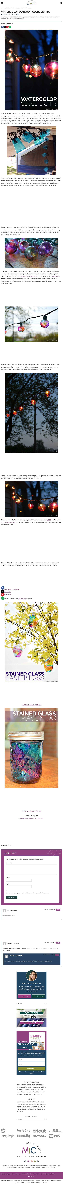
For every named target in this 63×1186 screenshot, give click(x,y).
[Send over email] (10, 27)
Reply (58, 909)
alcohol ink (55, 276)
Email (8, 884)
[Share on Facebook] (2, 27)
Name (8, 877)
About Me (24, 996)
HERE (49, 520)
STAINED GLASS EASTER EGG (31, 705)
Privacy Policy (35, 1174)
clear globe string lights (12, 589)
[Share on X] (5, 27)
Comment (9, 863)
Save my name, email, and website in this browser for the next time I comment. (27, 893)
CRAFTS (19, 1156)
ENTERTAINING (41, 1156)
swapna (10, 910)
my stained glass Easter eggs (27, 276)
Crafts (20, 818)
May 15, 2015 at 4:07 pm (48, 954)
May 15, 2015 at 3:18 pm (50, 942)
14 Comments (15, 14)
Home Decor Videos (27, 818)
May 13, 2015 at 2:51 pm (50, 909)
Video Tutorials (40, 818)
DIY (26, 1156)
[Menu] (2, 3)
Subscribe (31, 1068)
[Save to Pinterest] (7, 27)
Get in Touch (38, 996)
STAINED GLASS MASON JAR (31, 811)
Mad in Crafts (31, 2)
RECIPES (31, 1156)
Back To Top (31, 1176)
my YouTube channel (8, 522)
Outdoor (34, 818)
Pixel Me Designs (49, 1174)
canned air (7, 594)
